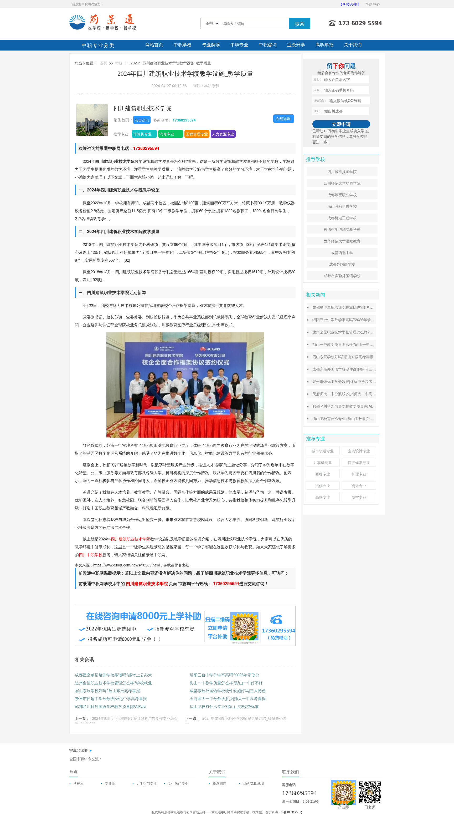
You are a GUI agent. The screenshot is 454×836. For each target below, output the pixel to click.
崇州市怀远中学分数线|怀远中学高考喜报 (111, 698)
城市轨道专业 (323, 450)
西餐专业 (322, 474)
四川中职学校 (90, 554)
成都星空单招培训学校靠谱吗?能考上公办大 (113, 674)
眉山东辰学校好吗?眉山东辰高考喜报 (107, 690)
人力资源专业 (223, 133)
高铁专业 (322, 497)
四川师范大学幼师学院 (342, 183)
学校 (118, 62)
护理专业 (359, 474)
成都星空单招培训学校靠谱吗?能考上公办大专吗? (353, 307)
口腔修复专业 (359, 462)
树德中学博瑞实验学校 (342, 229)
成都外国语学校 (342, 264)
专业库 (110, 784)
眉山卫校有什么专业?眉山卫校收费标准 (224, 706)
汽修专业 (166, 133)
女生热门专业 (178, 784)
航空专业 (359, 497)
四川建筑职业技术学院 (142, 108)
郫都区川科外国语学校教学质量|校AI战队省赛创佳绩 (355, 406)
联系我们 (219, 784)
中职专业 (239, 44)
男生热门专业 (146, 784)
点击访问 (142, 120)
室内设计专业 (359, 450)
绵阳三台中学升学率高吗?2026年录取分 (224, 674)
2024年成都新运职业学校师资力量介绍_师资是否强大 (235, 721)
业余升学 (296, 44)
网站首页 (154, 44)
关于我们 (353, 44)
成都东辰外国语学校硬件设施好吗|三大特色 (228, 690)
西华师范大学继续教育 (342, 241)
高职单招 (324, 44)
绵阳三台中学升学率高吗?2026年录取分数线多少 (352, 319)
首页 (103, 62)
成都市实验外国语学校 (342, 275)
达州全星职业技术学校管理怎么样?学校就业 (113, 682)
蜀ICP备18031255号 (288, 812)
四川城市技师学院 (342, 171)
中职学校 (183, 44)
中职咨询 (268, 44)
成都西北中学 (342, 252)
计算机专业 (142, 133)
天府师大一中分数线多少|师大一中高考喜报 (228, 698)
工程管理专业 (197, 133)
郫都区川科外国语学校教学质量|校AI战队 (111, 706)
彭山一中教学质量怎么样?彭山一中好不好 (226, 682)
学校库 (78, 784)
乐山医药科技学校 (342, 206)
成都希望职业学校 (342, 194)
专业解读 (211, 44)
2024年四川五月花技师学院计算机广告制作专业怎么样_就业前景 (126, 721)
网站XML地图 (253, 784)
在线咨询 (283, 118)
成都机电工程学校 (342, 217)
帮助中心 (372, 4)
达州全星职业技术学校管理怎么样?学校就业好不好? (355, 332)
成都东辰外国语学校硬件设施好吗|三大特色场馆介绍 (355, 369)
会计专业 (359, 485)
